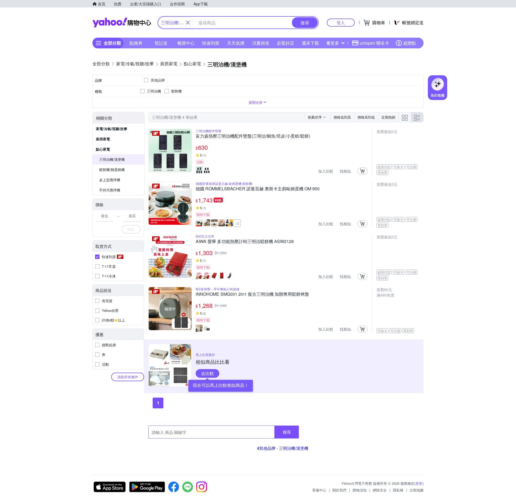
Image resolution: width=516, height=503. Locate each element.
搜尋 (287, 432)
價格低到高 (342, 117)
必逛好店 (285, 43)
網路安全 (380, 490)
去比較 (207, 373)
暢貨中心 (186, 43)
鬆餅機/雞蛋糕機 (112, 169)
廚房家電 (103, 138)
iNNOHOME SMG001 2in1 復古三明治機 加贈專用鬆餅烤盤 (252, 294)
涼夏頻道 (260, 43)
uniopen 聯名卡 (374, 43)
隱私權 (398, 490)
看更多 (332, 43)
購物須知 (360, 490)
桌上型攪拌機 (109, 179)
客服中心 (319, 490)
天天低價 (235, 43)
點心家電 (103, 149)
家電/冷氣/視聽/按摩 (111, 128)
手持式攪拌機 (109, 189)
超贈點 (409, 43)
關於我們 (339, 490)
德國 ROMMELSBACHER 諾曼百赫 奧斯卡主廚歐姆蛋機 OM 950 (258, 189)
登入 (341, 22)
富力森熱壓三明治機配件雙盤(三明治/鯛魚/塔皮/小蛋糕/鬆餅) (253, 136)
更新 (418, 483)
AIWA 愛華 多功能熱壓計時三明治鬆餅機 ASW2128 (245, 241)
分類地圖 (417, 490)
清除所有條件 (127, 376)
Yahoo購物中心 (121, 22)
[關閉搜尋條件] (188, 22)
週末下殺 (310, 43)
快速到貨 (210, 43)
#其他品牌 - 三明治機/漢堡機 (282, 448)
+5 (237, 223)
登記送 (161, 43)
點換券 (136, 43)
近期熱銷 (388, 117)
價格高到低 (366, 117)
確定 (131, 229)
